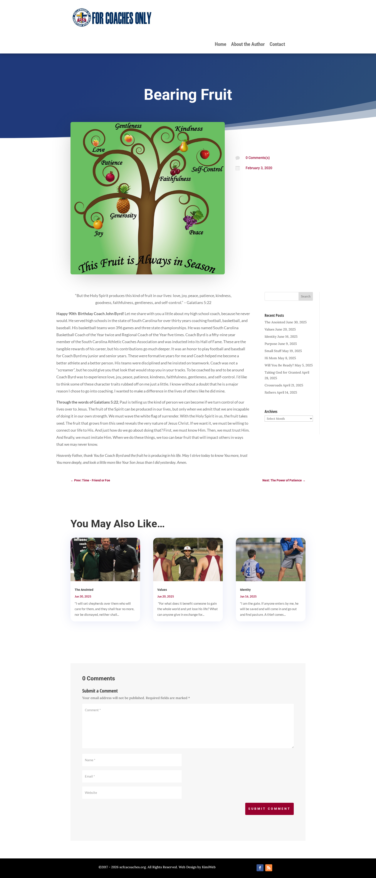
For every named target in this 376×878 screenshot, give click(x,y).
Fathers (270, 392)
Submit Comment (269, 808)
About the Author (248, 45)
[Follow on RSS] (268, 867)
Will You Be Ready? (279, 365)
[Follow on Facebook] (260, 867)
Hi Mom (271, 358)
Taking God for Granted (283, 372)
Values (269, 329)
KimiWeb (209, 867)
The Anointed (275, 322)
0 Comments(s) (258, 158)
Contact (277, 45)
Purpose (271, 344)
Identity (271, 336)
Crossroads (273, 385)
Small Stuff (273, 351)
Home (220, 45)
